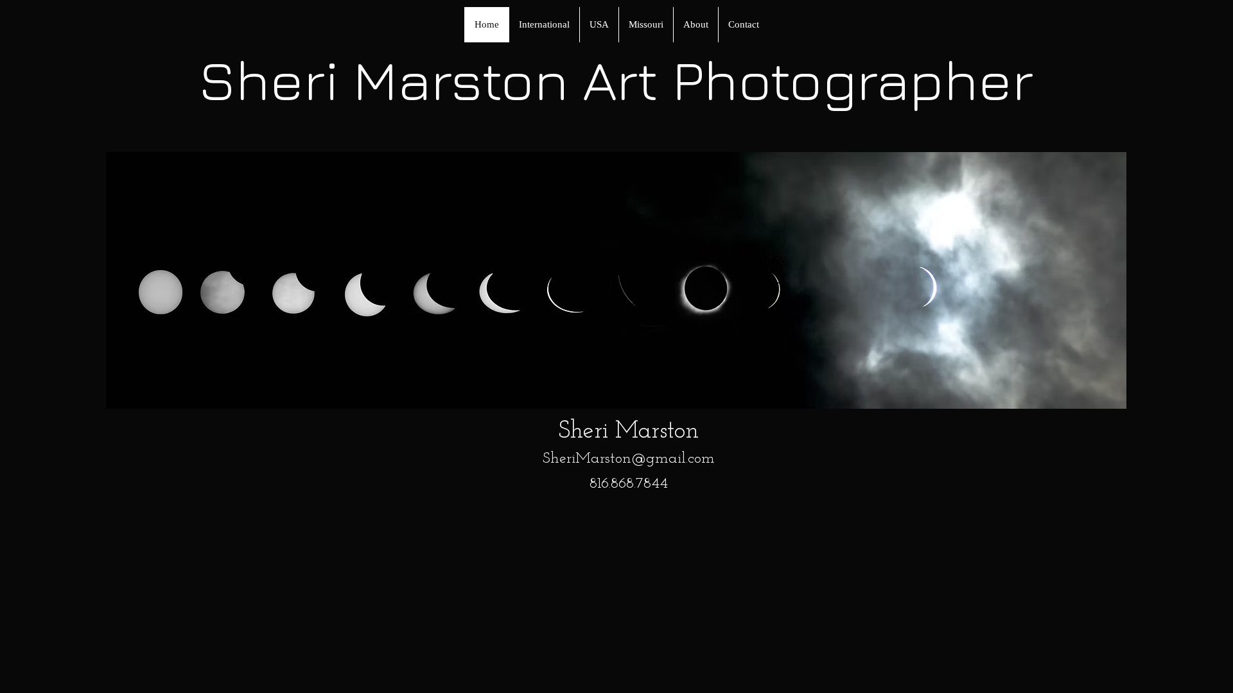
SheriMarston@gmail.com (629, 458)
